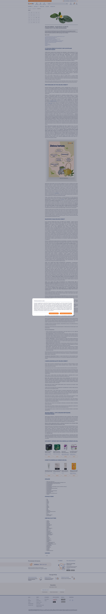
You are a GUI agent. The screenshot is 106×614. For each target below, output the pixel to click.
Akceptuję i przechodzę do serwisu (65, 313)
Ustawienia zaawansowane (54, 313)
